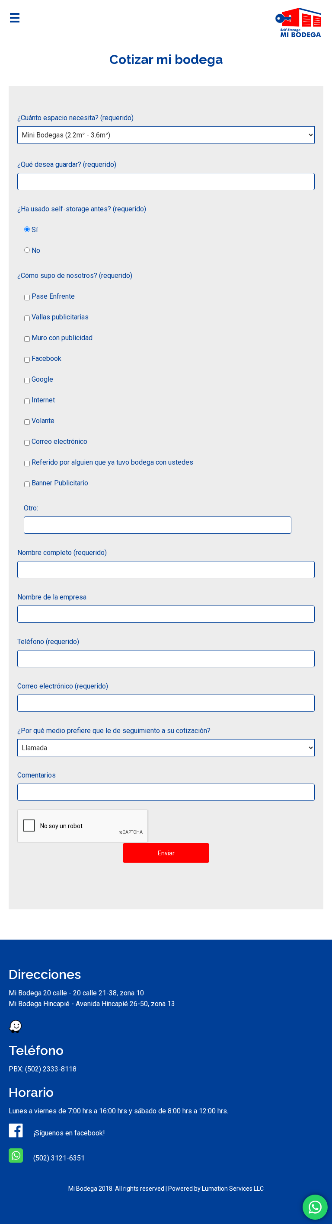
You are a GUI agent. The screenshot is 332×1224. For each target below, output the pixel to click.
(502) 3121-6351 (58, 1158)
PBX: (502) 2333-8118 (43, 1069)
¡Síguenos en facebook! (68, 1133)
